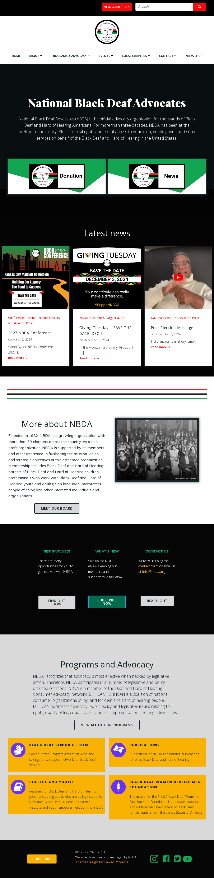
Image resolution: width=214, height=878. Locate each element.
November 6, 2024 (168, 334)
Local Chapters (134, 56)
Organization (115, 318)
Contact (166, 56)
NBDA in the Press (20, 323)
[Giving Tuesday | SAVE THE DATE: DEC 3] (107, 277)
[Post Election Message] (178, 277)
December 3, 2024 (96, 340)
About (34, 56)
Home (16, 56)
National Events (49, 318)
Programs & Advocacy (69, 56)
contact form (148, 566)
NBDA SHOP (194, 56)
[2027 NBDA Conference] (35, 277)
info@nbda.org (154, 571)
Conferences (16, 318)
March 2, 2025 (22, 339)
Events (104, 56)
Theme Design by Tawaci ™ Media (101, 862)
